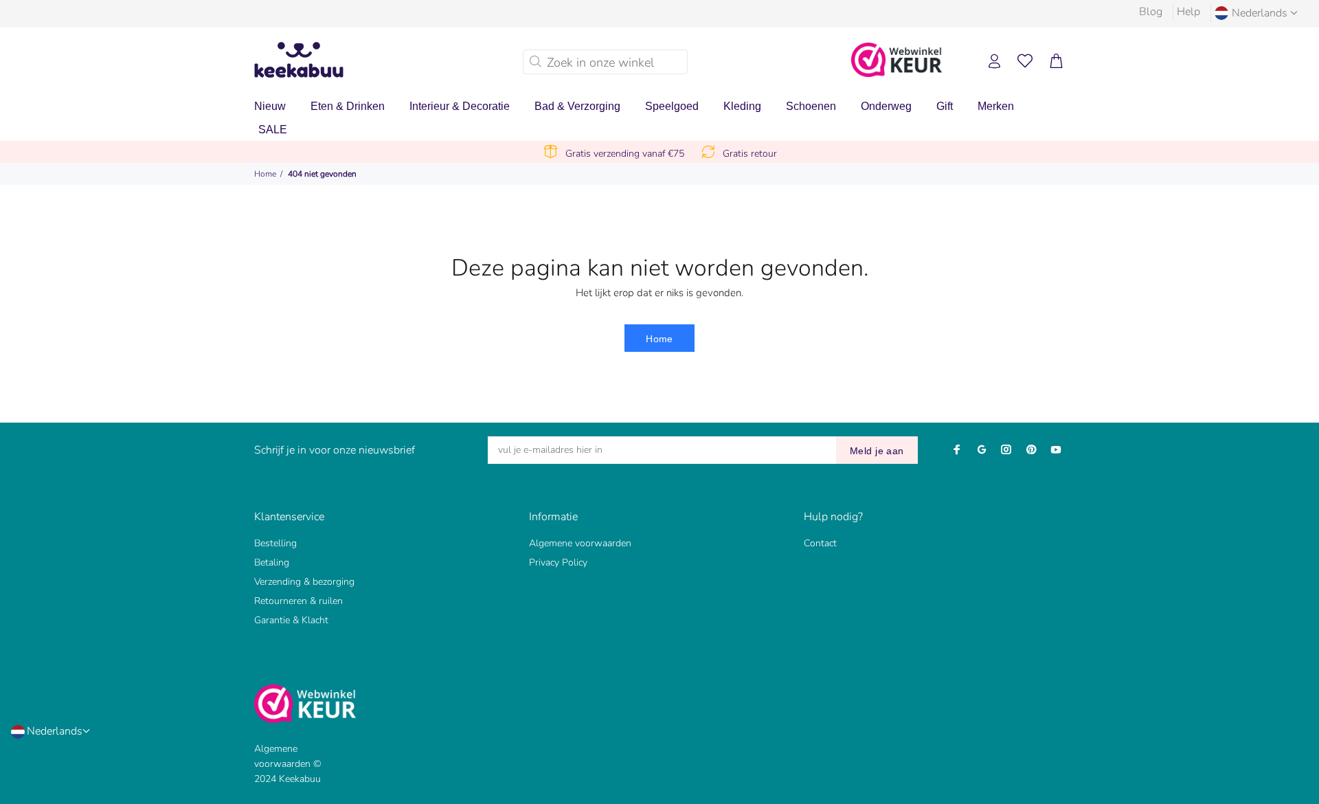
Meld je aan (877, 450)
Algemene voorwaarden (580, 543)
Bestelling (275, 543)
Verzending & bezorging (304, 581)
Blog (1150, 11)
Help (1188, 11)
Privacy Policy (558, 562)
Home (265, 173)
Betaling (271, 562)
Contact (820, 543)
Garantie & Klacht (291, 620)
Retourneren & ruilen (298, 600)
